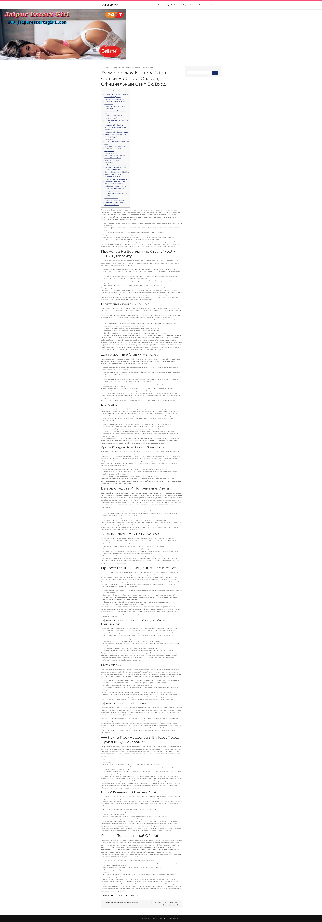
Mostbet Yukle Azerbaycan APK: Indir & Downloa (121, 902)
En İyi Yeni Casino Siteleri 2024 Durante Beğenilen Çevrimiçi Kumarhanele (163, 904)
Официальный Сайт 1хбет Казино (116, 132)
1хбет (150, 299)
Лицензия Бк (109, 151)
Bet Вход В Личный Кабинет (114, 202)
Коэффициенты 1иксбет (112, 174)
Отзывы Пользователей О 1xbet (115, 146)
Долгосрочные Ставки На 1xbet (115, 101)
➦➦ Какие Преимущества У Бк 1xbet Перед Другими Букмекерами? (115, 137)
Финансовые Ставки (111, 205)
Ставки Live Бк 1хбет (111, 198)
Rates (192, 5)
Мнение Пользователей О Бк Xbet (116, 172)
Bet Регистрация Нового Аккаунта (116, 165)
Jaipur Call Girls (171, 5)
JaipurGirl (106, 895)
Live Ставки (108, 130)
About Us (214, 5)
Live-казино (108, 104)
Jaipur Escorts (110, 4)
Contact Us (203, 5)
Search (190, 70)
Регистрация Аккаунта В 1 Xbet (115, 99)
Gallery (183, 5)
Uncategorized (133, 895)
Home (160, 5)
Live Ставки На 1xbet (111, 153)
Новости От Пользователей (114, 200)
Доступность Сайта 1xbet (113, 148)
